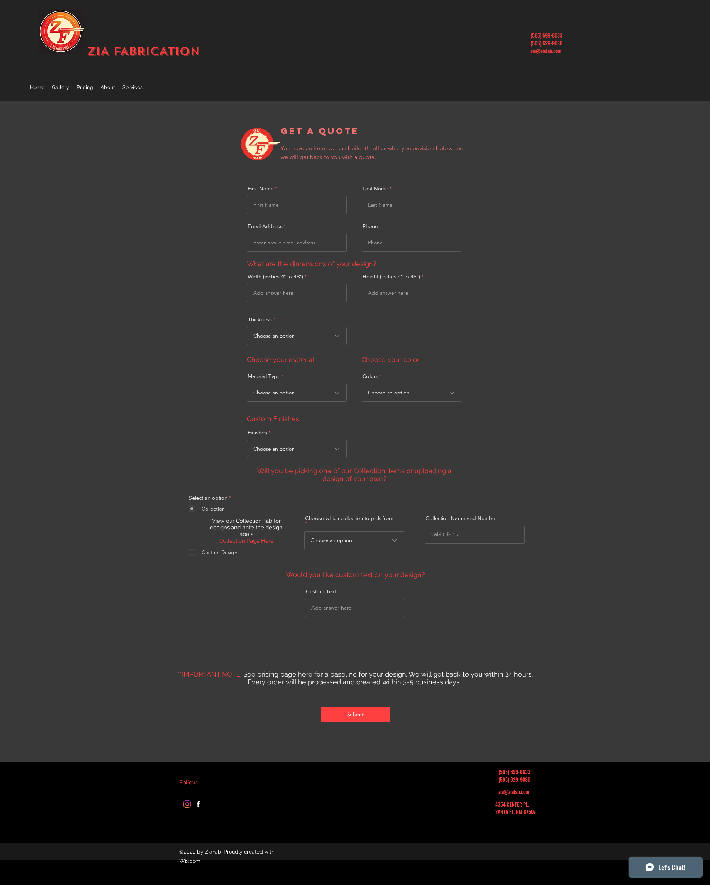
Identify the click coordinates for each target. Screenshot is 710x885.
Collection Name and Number (461, 518)
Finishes (257, 432)
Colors (370, 376)
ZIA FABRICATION (143, 51)
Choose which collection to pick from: (350, 518)
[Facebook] (198, 804)
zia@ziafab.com (546, 51)
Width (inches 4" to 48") (276, 276)
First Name (261, 188)
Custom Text (321, 591)
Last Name (375, 188)
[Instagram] (187, 804)
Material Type (264, 376)
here (305, 674)
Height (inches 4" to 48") (392, 276)
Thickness (260, 319)
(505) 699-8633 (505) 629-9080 (546, 39)
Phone (370, 226)
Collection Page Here (246, 541)
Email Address (265, 226)
